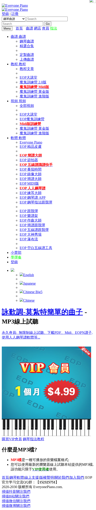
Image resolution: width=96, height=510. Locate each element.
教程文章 (27, 69)
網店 (37, 28)
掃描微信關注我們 (16, 501)
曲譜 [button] (15, 36)
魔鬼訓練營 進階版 (34, 96)
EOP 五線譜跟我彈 (34, 230)
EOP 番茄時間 (31, 169)
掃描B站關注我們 (15, 496)
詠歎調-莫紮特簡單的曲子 (42, 312)
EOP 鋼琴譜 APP (33, 197)
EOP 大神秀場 (31, 234)
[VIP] (46, 435)
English (28, 275)
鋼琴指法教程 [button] (33, 439)
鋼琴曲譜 (27, 41)
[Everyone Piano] (15, 5)
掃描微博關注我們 (16, 506)
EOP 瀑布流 (29, 239)
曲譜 (29, 28)
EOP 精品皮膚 (31, 146)
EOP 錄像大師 (31, 174)
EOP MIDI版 (29, 183)
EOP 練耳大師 (31, 193)
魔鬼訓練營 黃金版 (34, 91)
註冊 (15, 14)
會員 (45, 28)
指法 (53, 28)
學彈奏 (16, 257)
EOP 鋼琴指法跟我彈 (36, 202)
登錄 (5, 14)
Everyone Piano (31, 142)
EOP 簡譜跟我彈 (32, 225)
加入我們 (76, 477)
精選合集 (27, 46)
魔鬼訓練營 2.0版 (33, 82)
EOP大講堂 (28, 77)
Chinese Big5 (32, 292)
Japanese (29, 283)
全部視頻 (27, 106)
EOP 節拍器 (29, 160)
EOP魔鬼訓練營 (32, 119)
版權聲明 (47, 477)
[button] (12, 270)
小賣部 (16, 252)
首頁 (19, 28)
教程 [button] (15, 64)
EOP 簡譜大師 (31, 179)
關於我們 (61, 477)
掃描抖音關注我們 (16, 491)
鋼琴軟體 (17, 477)
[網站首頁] (25, 28)
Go (48, 23)
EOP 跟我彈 (29, 211)
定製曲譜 (27, 55)
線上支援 (32, 477)
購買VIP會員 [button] (12, 439)
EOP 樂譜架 (29, 216)
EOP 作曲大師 (31, 220)
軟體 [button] (15, 138)
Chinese (29, 300)
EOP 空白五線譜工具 (36, 248)
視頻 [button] (15, 101)
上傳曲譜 (27, 59)
